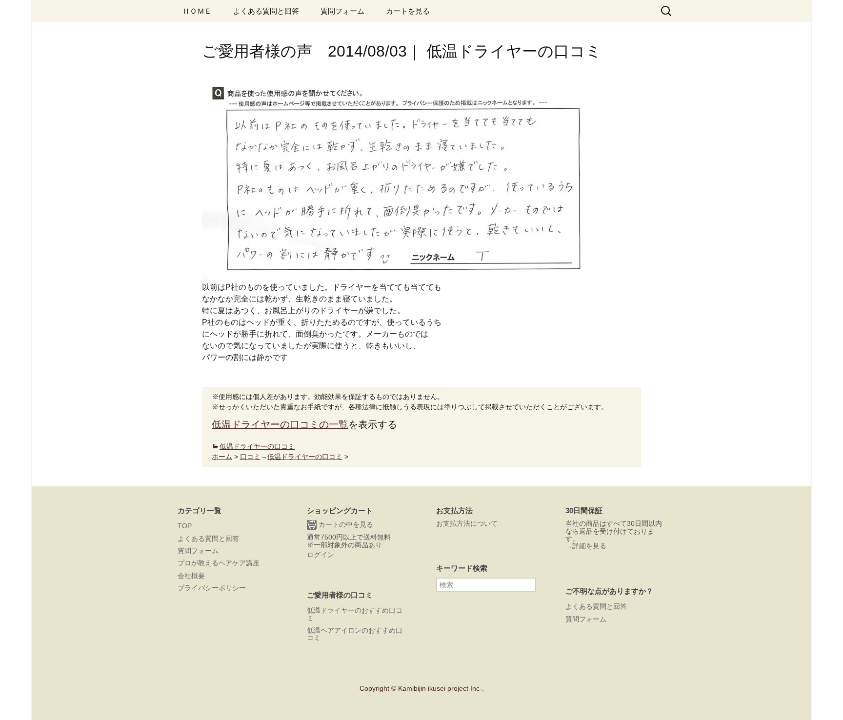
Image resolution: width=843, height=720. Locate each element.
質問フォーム (342, 11)
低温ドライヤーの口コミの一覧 (280, 424)
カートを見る (408, 11)
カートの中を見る (345, 524)
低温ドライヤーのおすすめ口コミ (354, 613)
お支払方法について (467, 523)
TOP (185, 526)
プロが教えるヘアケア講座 (219, 563)
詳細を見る (589, 546)
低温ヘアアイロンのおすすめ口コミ (354, 633)
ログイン (320, 555)
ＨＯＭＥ (197, 11)
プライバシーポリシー (212, 588)
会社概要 (191, 576)
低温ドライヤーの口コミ (257, 446)
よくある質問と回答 (266, 11)
